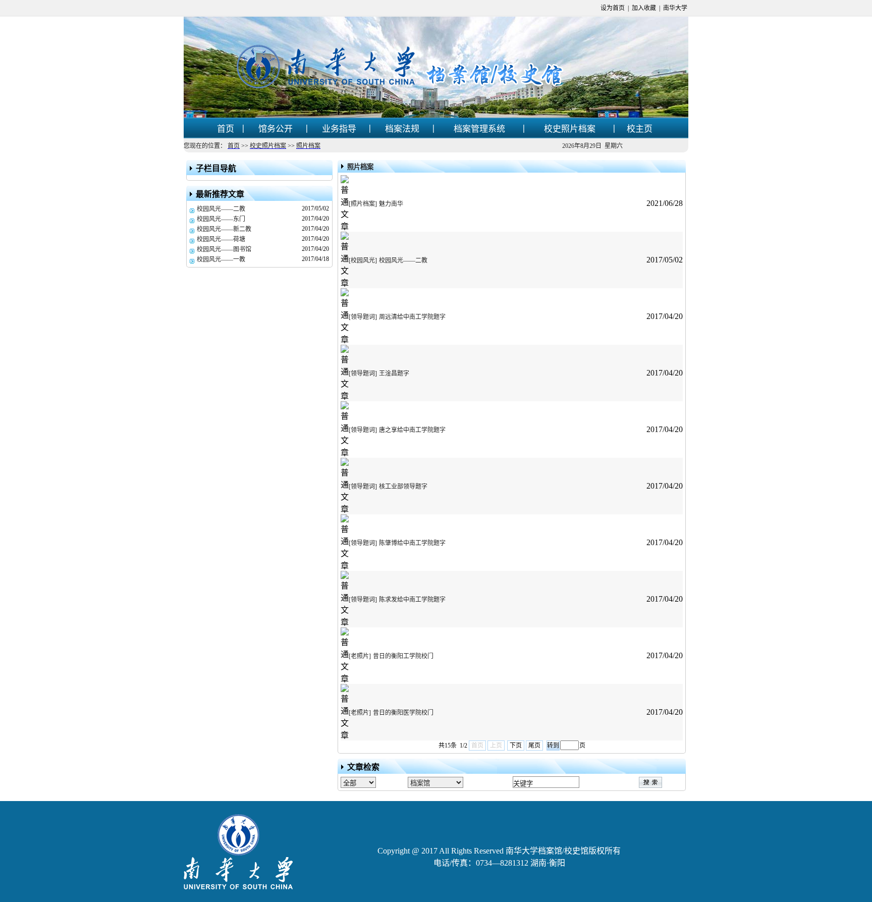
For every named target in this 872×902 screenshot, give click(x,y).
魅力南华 (391, 203)
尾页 (534, 745)
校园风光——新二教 (224, 229)
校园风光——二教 (221, 209)
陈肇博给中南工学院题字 (412, 543)
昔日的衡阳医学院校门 (403, 712)
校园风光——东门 (221, 219)
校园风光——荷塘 (221, 239)
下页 (516, 745)
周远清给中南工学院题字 (412, 317)
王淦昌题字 (394, 373)
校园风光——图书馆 (224, 249)
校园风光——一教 (221, 259)
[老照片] (360, 656)
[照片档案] (363, 203)
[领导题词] (363, 317)
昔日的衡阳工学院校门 (403, 656)
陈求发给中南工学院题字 (412, 599)
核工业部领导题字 (403, 486)
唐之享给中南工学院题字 (412, 430)
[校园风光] (363, 260)
